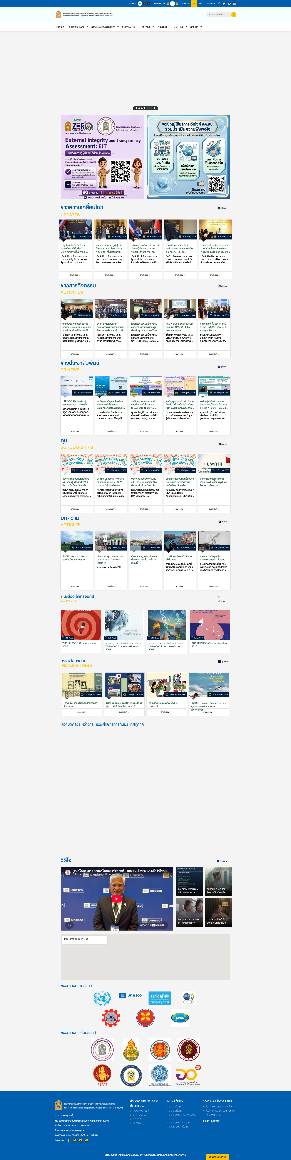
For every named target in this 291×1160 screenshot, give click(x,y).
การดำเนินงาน (128, 27)
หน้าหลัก (60, 27)
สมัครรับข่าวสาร (217, 1157)
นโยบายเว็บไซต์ (175, 1110)
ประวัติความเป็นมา (141, 1111)
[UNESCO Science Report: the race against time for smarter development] (209, 694)
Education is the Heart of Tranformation (189, 921)
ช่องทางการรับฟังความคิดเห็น (219, 1106)
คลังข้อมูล (146, 27)
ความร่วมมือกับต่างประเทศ (103, 27)
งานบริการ (162, 27)
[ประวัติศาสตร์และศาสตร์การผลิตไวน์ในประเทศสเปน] (77, 560)
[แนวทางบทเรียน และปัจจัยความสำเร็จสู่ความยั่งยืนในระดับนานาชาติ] (124, 694)
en (200, 3)
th (194, 3)
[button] (139, 108)
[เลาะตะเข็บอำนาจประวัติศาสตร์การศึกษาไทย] (82, 694)
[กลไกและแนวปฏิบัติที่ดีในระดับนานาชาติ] (167, 694)
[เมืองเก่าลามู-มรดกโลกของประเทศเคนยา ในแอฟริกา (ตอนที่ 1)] (145, 560)
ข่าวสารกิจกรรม (140, 1115)
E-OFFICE (179, 27)
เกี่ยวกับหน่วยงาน (77, 27)
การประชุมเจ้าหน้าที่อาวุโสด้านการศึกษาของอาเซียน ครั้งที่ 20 (218, 923)
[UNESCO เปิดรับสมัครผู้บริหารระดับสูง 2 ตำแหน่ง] (77, 405)
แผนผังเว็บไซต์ (175, 1106)
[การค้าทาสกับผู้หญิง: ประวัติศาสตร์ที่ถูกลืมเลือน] (214, 560)
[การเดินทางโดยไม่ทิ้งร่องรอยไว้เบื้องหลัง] (180, 560)
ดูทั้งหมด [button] (221, 599)
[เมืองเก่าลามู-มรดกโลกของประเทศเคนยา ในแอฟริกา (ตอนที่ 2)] (111, 560)
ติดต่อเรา (194, 27)
